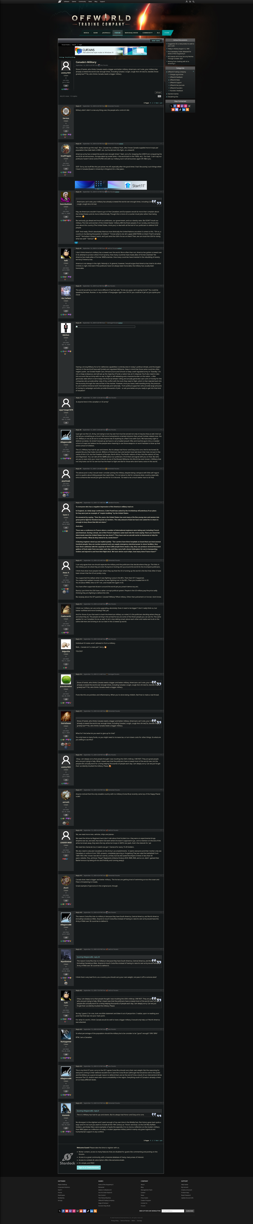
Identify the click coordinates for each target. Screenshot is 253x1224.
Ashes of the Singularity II (105, 1184)
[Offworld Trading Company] (101, 19)
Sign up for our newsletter (149, 1211)
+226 (66, 489)
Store (167, 33)
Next (157, 103)
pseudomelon (66, 686)
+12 (66, 455)
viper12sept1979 (66, 410)
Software (66, 1)
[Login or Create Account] (186, 1)
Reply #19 (79, 875)
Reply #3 (78, 192)
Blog (96, 1)
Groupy (60, 1200)
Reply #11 (79, 560)
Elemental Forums (113, 106)
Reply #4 (78, 248)
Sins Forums (104, 65)
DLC (158, 33)
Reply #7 (79, 398)
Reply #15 (79, 711)
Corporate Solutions (64, 1187)
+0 (66, 85)
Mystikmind (66, 961)
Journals (106, 33)
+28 (66, 273)
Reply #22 (79, 990)
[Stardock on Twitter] (171, 106)
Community (82, 1)
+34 (66, 1054)
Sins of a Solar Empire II (105, 1192)
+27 (66, 1128)
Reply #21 (79, 949)
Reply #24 (79, 1066)
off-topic (158, 92)
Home (61, 57)
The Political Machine (104, 1198)
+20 (66, 974)
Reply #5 (78, 286)
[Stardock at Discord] (176, 109)
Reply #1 (78, 106)
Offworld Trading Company (106, 1200)
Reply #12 (79, 604)
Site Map (139, 1221)
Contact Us (144, 1203)
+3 (66, 664)
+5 (66, 855)
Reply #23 (79, 1029)
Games (74, 1)
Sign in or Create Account (89, 1167)
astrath (66, 802)
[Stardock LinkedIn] (184, 109)
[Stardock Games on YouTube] (178, 106)
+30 (66, 736)
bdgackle (66, 651)
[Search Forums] (193, 1)
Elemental (101, 1187)
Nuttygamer (66, 1041)
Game (95, 33)
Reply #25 (79, 1103)
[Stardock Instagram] (185, 106)
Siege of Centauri (103, 1203)
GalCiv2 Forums (112, 248)
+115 (66, 348)
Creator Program (146, 1200)
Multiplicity (61, 1198)
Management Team (146, 1190)
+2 (66, 585)
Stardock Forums (113, 503)
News (90, 1)
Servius (66, 118)
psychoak (66, 481)
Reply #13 (79, 639)
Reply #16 (79, 755)
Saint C (66, 515)
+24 (66, 699)
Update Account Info (187, 1198)
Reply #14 (79, 674)
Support (102, 1)
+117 (66, 311)
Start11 (60, 1190)
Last (161, 103)
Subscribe (189, 1211)
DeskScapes (61, 1195)
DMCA (133, 1221)
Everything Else (69, 57)
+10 (66, 217)
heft (66, 260)
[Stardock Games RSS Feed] (187, 109)
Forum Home (66, 45)
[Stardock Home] (59, 1)
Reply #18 (79, 830)
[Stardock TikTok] (180, 109)
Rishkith (66, 1115)
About (142, 1184)
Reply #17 (79, 790)
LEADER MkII (66, 842)
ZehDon (66, 335)
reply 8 (96, 1111)
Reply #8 (78, 430)
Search (74, 45)
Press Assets (144, 1198)
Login (80, 45)
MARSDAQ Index (131, 33)
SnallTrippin (66, 156)
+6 (66, 131)
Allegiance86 (65, 442)
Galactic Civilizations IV (105, 1190)
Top (161, 106)
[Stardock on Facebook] (175, 106)
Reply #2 (78, 144)
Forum (117, 33)
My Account (184, 1187)
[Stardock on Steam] (189, 106)
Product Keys (185, 1192)
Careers (143, 1192)
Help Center (184, 1184)
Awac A (66, 572)
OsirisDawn (66, 723)
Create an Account (186, 1190)
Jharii (66, 888)
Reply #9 (78, 469)
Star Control (101, 1195)
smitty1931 (66, 73)
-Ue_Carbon (66, 298)
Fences (60, 1192)
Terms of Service (125, 1221)
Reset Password (186, 1195)
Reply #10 (79, 503)
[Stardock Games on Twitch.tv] (182, 106)
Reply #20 (79, 912)
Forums (143, 1206)
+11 (66, 169)
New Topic (156, 41)
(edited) (121, 144)
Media (86, 33)
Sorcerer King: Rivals (104, 1206)
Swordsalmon (66, 204)
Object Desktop (62, 1184)
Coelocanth (66, 616)
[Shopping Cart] (190, 1)
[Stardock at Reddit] (173, 109)
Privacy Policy (115, 1221)
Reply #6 (78, 323)
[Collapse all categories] (193, 71)
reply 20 (97, 957)
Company (144, 1181)
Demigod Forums (112, 323)
